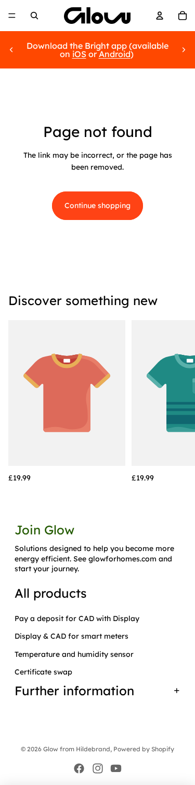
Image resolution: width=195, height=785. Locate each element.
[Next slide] (183, 49)
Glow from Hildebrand (76, 749)
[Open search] (34, 15)
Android (115, 54)
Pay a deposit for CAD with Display (77, 618)
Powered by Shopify (143, 749)
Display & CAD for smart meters (71, 636)
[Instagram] (98, 768)
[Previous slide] (11, 49)
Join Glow (44, 530)
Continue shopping (97, 205)
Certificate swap (43, 672)
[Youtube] (116, 768)
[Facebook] (79, 768)
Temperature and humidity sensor (74, 654)
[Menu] (12, 15)
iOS (79, 54)
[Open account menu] (159, 15)
